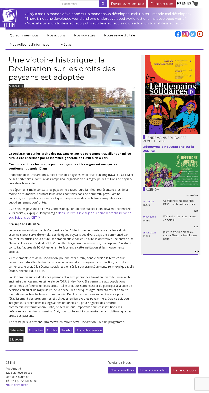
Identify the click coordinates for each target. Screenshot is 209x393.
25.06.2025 (149, 217)
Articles (52, 330)
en (184, 3)
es (189, 3)
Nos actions (56, 35)
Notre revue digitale (119, 35)
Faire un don (161, 3)
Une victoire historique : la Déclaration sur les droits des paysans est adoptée (62, 68)
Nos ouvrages (84, 35)
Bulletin (66, 330)
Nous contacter (17, 385)
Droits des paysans (89, 330)
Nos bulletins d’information (30, 44)
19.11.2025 (148, 201)
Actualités (36, 330)
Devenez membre (127, 3)
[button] (198, 251)
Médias (65, 44)
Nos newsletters (122, 370)
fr (179, 3)
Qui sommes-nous (24, 35)
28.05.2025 (149, 232)
